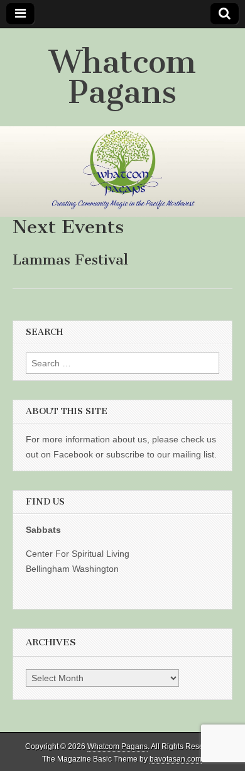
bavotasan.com (176, 759)
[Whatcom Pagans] (122, 171)
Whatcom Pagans (122, 77)
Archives (51, 642)
